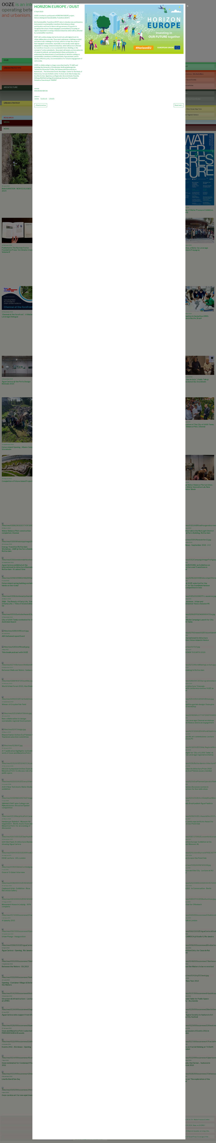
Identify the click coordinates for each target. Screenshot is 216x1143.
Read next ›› (179, 105)
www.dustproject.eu (41, 90)
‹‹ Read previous (40, 105)
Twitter (36, 98)
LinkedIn (51, 98)
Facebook (43, 98)
